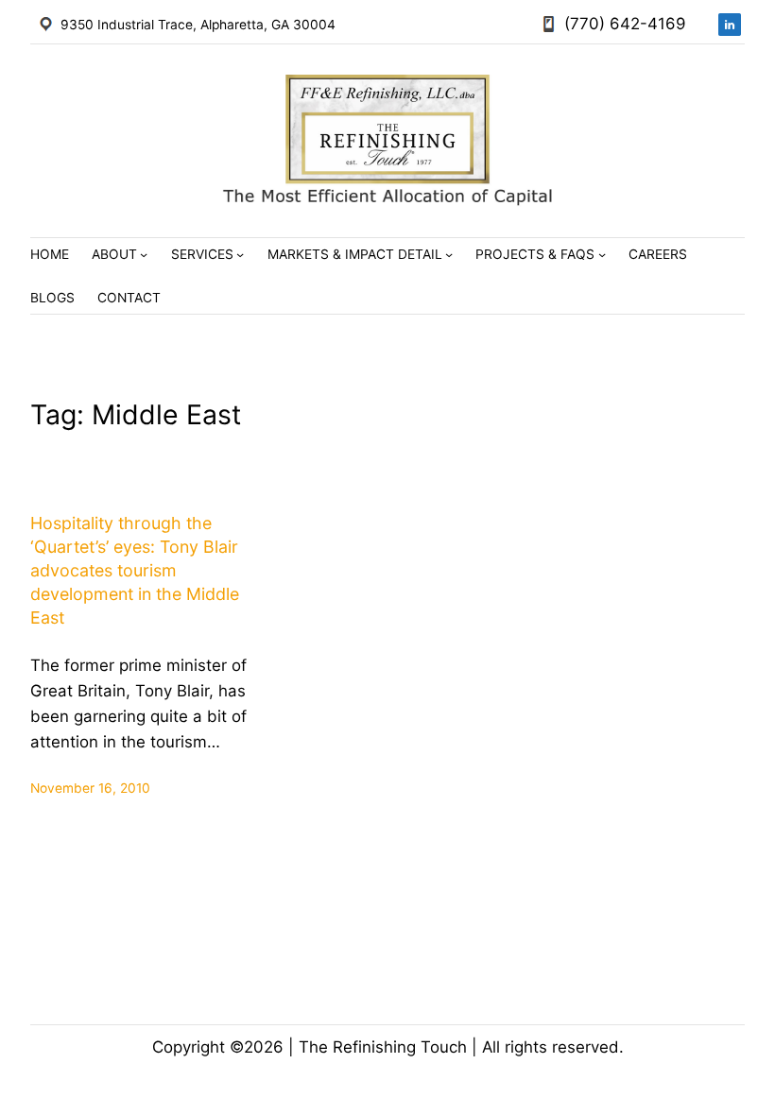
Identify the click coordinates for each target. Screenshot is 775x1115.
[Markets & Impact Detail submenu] (449, 254)
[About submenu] (143, 254)
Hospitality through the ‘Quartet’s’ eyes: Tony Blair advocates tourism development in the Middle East (134, 570)
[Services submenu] (240, 254)
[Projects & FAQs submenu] (602, 254)
